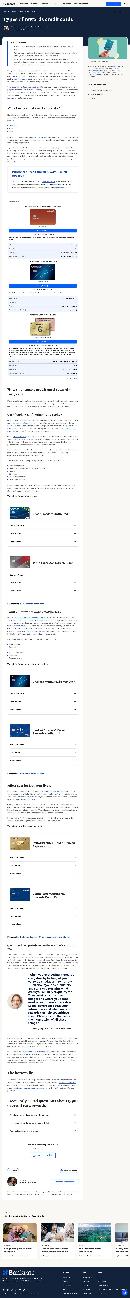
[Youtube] (20, 1290)
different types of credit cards (25, 71)
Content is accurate (93, 74)
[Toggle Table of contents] (127, 85)
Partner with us (87, 1293)
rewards (14, 11)
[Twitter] (7, 1290)
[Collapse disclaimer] (127, 66)
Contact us (86, 1289)
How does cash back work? (32, 603)
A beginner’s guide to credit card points (18, 1250)
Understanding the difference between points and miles (45, 937)
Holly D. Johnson (49, 1256)
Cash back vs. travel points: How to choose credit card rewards (54, 1251)
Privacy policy (102, 1281)
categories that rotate (67, 450)
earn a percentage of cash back (20, 423)
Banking (65, 1281)
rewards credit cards (67, 1082)
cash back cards (19, 436)
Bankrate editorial (115, 66)
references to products (98, 70)
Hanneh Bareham (24, 27)
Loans (65, 1289)
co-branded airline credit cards (54, 791)
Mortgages (66, 1277)
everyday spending (22, 79)
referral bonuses (60, 188)
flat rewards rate (37, 137)
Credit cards (67, 1285)
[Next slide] (122, 1244)
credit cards (6, 11)
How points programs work (32, 773)
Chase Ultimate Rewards (30, 631)
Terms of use (102, 1293)
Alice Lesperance (44, 27)
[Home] (8, 4)
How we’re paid (88, 1277)
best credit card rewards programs (32, 617)
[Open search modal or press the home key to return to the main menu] (125, 3)
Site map (86, 1281)
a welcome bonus (48, 181)
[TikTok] (24, 1290)
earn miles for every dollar (29, 797)
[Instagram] (12, 1290)
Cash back (13, 126)
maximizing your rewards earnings (28, 1088)
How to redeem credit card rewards (90, 1250)
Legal (99, 1277)
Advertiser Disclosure (120, 12)
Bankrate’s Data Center (70, 1293)
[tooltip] (57, 1144)
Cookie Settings (103, 1285)
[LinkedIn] (16, 1290)
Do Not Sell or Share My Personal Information (113, 1289)
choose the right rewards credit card (25, 87)
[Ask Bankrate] (125, 1293)
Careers (85, 1285)
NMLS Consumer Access (33, 1278)
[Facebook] (3, 1290)
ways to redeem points (16, 626)
